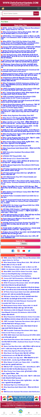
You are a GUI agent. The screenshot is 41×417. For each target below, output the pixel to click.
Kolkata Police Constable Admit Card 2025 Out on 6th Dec (20, 196)
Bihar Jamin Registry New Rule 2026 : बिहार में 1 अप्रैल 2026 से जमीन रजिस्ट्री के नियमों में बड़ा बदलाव (20, 138)
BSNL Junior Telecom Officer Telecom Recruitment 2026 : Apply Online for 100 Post (20, 29)
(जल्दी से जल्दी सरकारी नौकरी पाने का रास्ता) (20, 5)
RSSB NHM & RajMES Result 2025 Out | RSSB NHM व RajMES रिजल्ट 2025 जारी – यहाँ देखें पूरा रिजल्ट (20, 229)
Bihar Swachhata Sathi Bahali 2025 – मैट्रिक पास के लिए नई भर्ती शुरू (20, 149)
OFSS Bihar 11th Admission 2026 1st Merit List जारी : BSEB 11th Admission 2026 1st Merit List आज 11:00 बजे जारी (20, 37)
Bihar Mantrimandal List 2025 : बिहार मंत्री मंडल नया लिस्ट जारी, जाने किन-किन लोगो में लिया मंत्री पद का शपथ (20, 215)
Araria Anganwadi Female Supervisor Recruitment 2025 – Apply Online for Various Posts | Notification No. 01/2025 (20, 201)
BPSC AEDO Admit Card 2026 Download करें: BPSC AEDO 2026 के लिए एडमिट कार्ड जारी (20, 101)
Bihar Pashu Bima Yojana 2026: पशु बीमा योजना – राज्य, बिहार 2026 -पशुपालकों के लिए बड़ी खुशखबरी (20, 142)
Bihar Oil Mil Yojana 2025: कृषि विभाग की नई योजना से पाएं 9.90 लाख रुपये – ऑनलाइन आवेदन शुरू (20, 162)
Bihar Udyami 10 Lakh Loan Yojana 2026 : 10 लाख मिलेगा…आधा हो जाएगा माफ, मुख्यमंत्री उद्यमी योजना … (19, 126)
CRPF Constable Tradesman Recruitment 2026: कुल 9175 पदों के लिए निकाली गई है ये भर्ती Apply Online (20, 89)
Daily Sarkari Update (30, 403)
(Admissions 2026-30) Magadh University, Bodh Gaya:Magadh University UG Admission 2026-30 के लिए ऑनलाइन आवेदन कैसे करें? (20, 79)
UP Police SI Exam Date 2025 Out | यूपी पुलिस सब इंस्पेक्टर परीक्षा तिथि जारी (18, 173)
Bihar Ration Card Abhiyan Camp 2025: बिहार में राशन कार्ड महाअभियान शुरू (20, 192)
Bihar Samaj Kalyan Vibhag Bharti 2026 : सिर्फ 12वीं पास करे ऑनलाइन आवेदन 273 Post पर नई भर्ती (19, 32)
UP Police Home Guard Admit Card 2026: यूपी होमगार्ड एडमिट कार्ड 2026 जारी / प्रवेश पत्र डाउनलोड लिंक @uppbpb (20, 61)
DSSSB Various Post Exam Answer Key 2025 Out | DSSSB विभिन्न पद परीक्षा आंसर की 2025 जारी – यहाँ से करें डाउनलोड (20, 224)
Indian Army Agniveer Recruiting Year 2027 (18, 115)
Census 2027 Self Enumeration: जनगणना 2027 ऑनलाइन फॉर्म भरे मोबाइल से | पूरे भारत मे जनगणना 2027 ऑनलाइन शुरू (20, 47)
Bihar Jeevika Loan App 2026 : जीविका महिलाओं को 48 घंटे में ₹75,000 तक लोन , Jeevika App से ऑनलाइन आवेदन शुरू (19, 122)
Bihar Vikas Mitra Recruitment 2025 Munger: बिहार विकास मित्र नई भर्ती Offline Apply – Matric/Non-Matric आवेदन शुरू (20, 187)
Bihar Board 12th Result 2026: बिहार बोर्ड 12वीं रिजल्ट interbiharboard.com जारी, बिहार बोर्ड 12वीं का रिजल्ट (19, 118)
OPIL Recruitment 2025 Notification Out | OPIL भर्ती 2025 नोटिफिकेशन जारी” (19, 237)
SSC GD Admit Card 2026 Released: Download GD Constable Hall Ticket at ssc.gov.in (20, 70)
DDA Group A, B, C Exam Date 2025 (16, 158)
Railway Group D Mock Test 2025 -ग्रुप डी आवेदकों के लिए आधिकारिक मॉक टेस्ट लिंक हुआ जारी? (20, 233)
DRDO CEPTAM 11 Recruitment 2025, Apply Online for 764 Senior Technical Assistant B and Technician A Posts (20, 182)
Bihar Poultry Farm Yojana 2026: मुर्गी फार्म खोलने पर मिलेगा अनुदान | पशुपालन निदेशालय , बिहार (20, 134)
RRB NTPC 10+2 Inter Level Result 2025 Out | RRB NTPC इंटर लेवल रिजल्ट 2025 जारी (20, 206)
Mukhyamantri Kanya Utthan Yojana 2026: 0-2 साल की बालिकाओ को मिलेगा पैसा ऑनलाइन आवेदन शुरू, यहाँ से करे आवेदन (20, 74)
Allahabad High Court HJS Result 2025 (17, 146)
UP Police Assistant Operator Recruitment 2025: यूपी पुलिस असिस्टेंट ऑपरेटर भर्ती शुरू (20, 169)
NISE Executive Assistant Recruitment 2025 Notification (17, 153)
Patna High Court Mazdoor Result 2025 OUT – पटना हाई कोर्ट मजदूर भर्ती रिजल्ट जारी (20, 219)
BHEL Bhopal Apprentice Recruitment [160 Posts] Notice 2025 (20, 165)
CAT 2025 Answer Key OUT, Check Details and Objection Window (18, 177)
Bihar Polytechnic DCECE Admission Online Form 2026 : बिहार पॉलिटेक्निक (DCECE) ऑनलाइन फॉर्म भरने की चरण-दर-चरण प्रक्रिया (20, 84)
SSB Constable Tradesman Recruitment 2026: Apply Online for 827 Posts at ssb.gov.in (18, 97)
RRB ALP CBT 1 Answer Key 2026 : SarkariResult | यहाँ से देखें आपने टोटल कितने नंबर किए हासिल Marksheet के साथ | (20, 130)
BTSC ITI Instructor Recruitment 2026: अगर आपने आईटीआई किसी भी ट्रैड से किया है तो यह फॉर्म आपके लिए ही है (18, 51)
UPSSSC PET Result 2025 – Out (14, 156)
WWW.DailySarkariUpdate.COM (20, 2)
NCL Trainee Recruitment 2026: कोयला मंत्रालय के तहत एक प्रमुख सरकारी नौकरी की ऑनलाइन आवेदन (20, 93)
